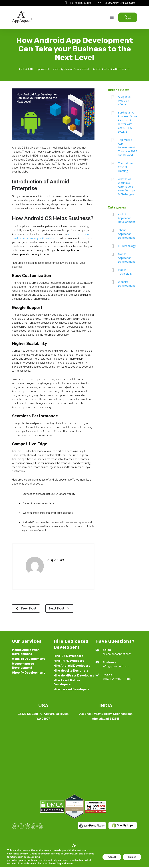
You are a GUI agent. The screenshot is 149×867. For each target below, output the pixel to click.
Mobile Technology (125, 271)
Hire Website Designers (71, 670)
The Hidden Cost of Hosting (125, 167)
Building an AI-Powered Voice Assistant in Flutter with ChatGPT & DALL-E (127, 122)
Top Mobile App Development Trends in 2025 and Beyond (127, 147)
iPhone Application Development (126, 233)
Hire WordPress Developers (74, 675)
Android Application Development (111, 69)
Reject (132, 857)
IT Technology (127, 246)
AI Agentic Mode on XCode (124, 100)
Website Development (126, 283)
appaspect (43, 69)
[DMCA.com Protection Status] (52, 811)
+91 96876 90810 (80, 3)
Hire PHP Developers (69, 661)
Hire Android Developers (72, 665)
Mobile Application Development (71, 69)
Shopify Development (28, 672)
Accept (112, 857)
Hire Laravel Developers (72, 689)
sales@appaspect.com (117, 654)
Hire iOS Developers (68, 656)
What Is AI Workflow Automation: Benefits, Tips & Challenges (127, 186)
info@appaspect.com (119, 3)
